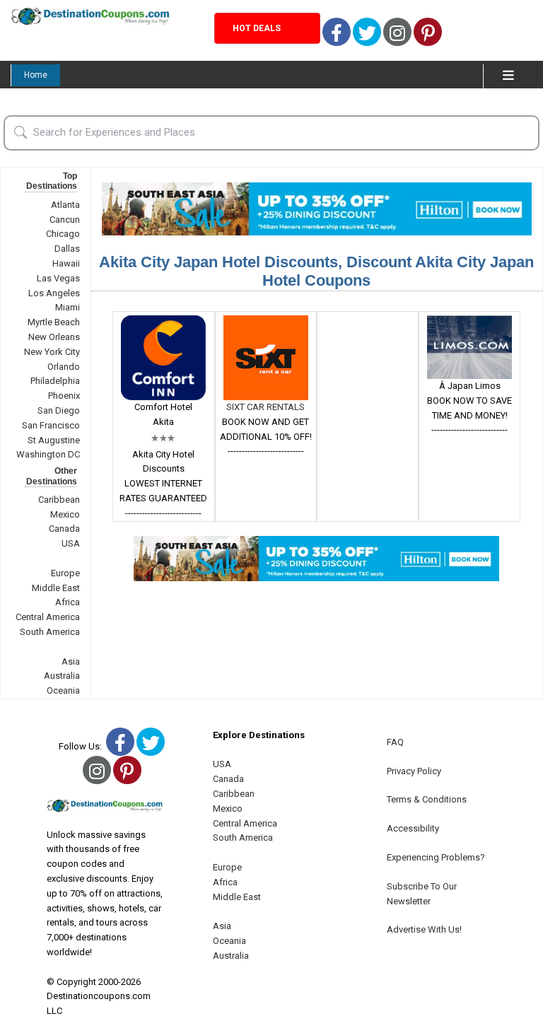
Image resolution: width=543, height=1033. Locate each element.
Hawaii (66, 263)
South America (50, 631)
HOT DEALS (257, 28)
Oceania (63, 690)
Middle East (56, 588)
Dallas (67, 248)
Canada (64, 528)
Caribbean (59, 499)
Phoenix (64, 395)
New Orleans (54, 337)
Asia (71, 661)
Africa (67, 602)
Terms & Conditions (427, 799)
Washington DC (48, 454)
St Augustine (54, 440)
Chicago (63, 233)
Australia (62, 675)
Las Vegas (58, 278)
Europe (65, 573)
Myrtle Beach (54, 322)
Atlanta (65, 204)
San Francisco (51, 425)
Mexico (65, 514)
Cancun (64, 219)
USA (71, 543)
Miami (67, 307)
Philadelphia (55, 380)
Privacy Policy (414, 771)
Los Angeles (54, 293)
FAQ (395, 742)
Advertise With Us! (424, 929)
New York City (52, 351)
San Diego (58, 410)
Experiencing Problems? (436, 857)
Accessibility (413, 828)
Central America (48, 617)
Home (35, 75)
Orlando (63, 366)
